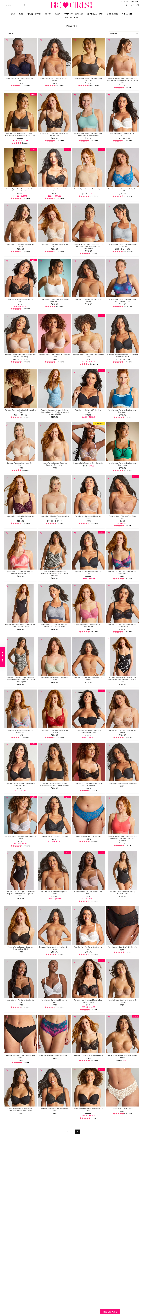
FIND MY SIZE (127, 14)
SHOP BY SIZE (112, 14)
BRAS (13, 14)
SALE (21, 14)
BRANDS (38, 14)
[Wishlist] (132, 5)
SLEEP (57, 14)
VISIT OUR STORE (71, 18)
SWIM (101, 14)
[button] (16, 86)
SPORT (48, 14)
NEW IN (30, 14)
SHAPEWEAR (92, 14)
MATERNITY (68, 14)
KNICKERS (79, 14)
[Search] (24, 5)
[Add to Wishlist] (6, 40)
